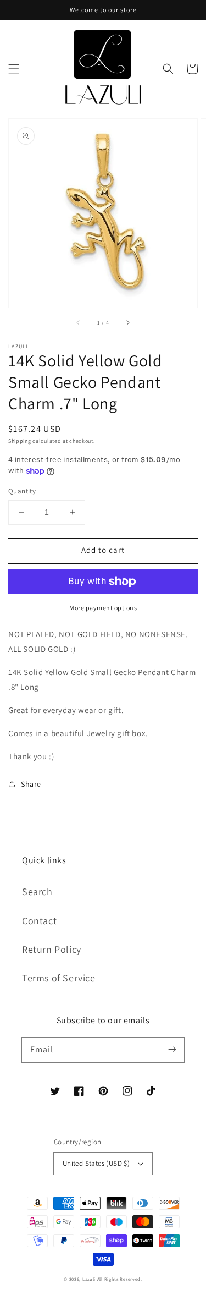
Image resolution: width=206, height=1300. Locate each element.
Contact (39, 920)
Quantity (22, 491)
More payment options (103, 608)
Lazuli (89, 1279)
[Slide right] (127, 323)
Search (37, 891)
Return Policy (51, 949)
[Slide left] (78, 323)
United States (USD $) (96, 1163)
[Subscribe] (172, 1050)
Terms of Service (59, 978)
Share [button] (31, 784)
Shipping (19, 441)
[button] (14, 69)
